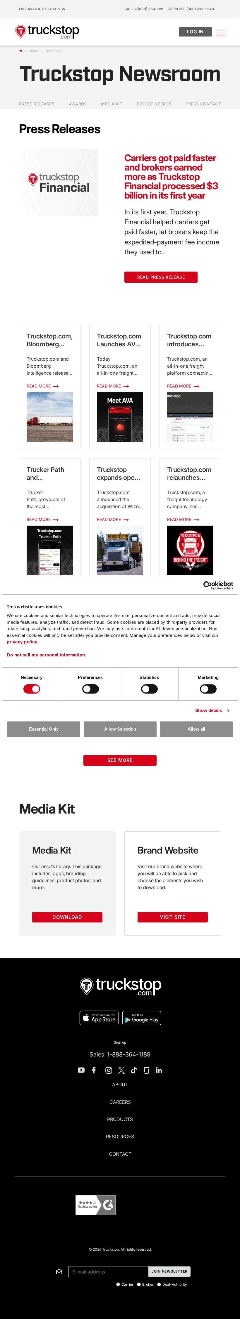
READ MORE (39, 385)
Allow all (196, 729)
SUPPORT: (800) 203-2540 (190, 9)
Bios (154, 103)
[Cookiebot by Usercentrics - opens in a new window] (207, 585)
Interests (23, 1259)
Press (36, 103)
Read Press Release (161, 276)
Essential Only (44, 729)
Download (67, 917)
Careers (120, 1102)
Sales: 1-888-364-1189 (120, 1054)
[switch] (90, 689)
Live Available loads (40, 9)
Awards (78, 103)
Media (112, 103)
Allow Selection (120, 729)
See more (120, 760)
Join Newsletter (170, 1271)
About (120, 1084)
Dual (174, 1284)
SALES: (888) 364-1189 (144, 9)
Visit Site (173, 917)
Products (120, 1119)
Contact (203, 103)
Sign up (120, 1042)
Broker (148, 1284)
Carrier (127, 1284)
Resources (120, 1136)
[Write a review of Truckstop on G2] (96, 1205)
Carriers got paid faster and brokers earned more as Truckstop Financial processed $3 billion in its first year (171, 176)
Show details (208, 710)
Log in (195, 31)
